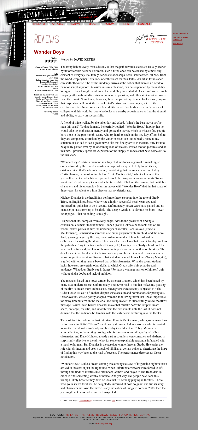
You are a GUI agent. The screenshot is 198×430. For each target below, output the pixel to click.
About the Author (180, 33)
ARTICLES (88, 414)
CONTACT (146, 414)
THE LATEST (72, 414)
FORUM (123, 414)
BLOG (113, 414)
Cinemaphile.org (85, 400)
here (113, 400)
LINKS (134, 414)
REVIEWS (102, 414)
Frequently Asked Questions (181, 38)
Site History (178, 43)
